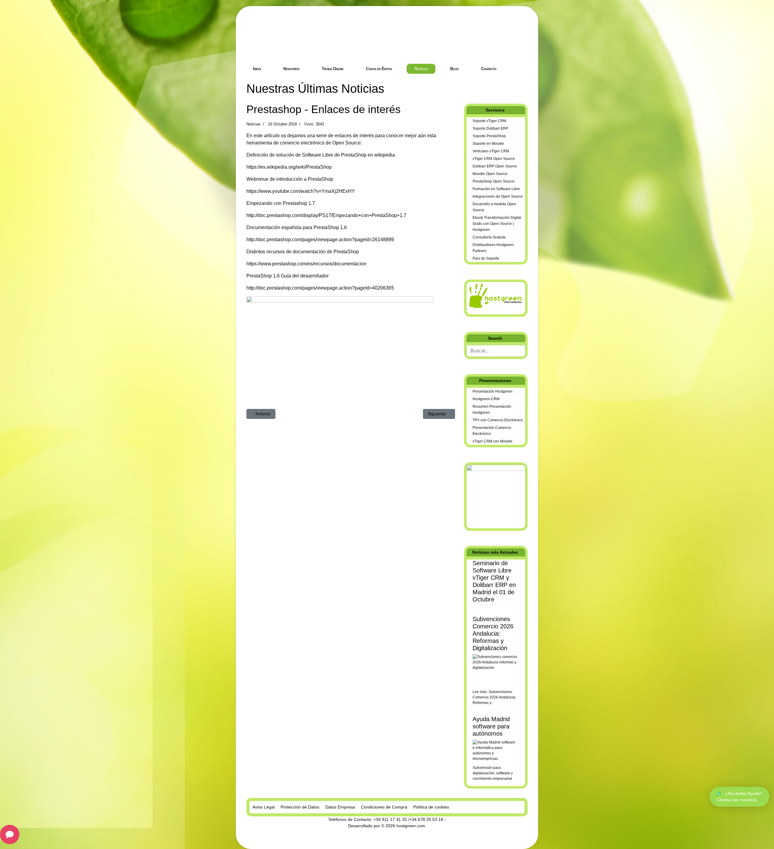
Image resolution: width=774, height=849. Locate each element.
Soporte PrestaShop (489, 136)
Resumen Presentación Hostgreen (492, 409)
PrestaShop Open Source (494, 181)
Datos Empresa (340, 807)
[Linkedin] (475, 84)
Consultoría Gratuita (489, 237)
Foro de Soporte (486, 258)
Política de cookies (431, 807)
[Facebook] (466, 84)
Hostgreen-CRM (486, 399)
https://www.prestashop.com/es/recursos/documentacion (306, 263)
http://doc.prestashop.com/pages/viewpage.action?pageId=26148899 (320, 239)
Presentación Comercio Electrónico (492, 431)
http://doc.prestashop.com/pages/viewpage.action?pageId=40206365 (320, 287)
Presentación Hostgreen (492, 391)
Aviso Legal (263, 807)
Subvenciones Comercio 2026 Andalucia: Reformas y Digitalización (493, 633)
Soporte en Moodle (488, 143)
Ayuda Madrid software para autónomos (491, 726)
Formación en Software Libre (496, 189)
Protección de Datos (300, 807)
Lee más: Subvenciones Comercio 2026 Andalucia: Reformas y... (494, 697)
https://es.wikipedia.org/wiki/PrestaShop (289, 167)
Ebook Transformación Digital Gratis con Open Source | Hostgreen (497, 223)
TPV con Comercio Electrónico (498, 420)
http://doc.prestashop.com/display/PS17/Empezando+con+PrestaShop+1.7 (326, 215)
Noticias (253, 124)
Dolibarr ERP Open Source (495, 166)
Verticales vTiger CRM (491, 151)
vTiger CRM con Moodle (492, 441)
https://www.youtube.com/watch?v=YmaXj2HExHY (300, 191)
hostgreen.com (410, 825)
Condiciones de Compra (384, 807)
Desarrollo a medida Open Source (494, 207)
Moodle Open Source (490, 174)
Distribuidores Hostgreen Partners (493, 248)
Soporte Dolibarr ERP (490, 128)
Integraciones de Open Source (498, 196)
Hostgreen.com (291, 47)
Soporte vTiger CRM (489, 121)
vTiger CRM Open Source (494, 159)
